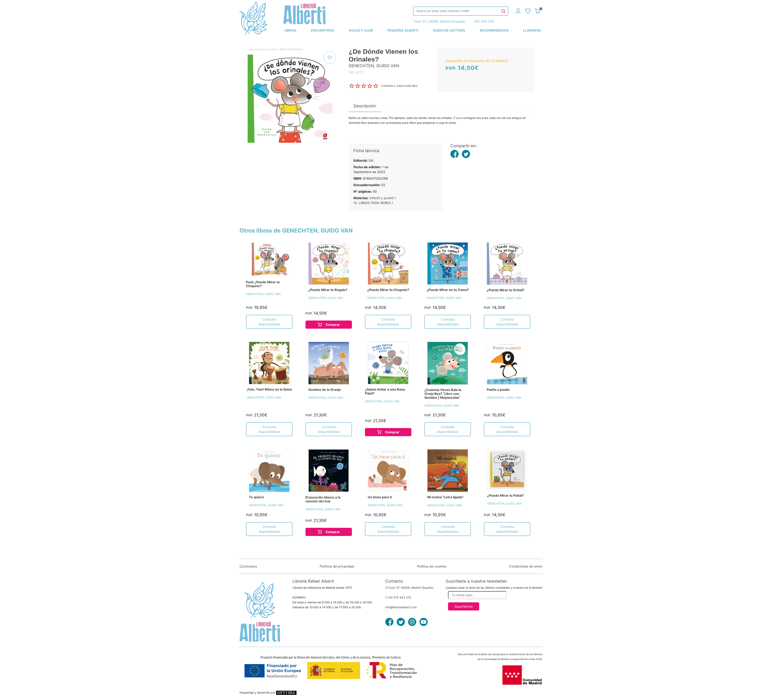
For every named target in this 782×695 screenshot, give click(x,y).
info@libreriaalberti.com (401, 607)
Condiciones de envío (526, 566)
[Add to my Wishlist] (330, 57)
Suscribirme (464, 606)
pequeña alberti (403, 30)
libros (290, 30)
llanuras (532, 30)
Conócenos (248, 566)
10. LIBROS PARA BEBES (288, 49)
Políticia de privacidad (337, 566)
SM (370, 160)
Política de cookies (431, 566)
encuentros (322, 30)
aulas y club (361, 30)
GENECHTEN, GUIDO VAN (263, 294)
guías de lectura (449, 30)
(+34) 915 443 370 (398, 597)
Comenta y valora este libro (399, 85)
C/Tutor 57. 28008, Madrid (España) (409, 587)
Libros (251, 49)
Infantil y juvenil (264, 49)
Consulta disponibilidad (269, 321)
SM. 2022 (356, 72)
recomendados (494, 30)
